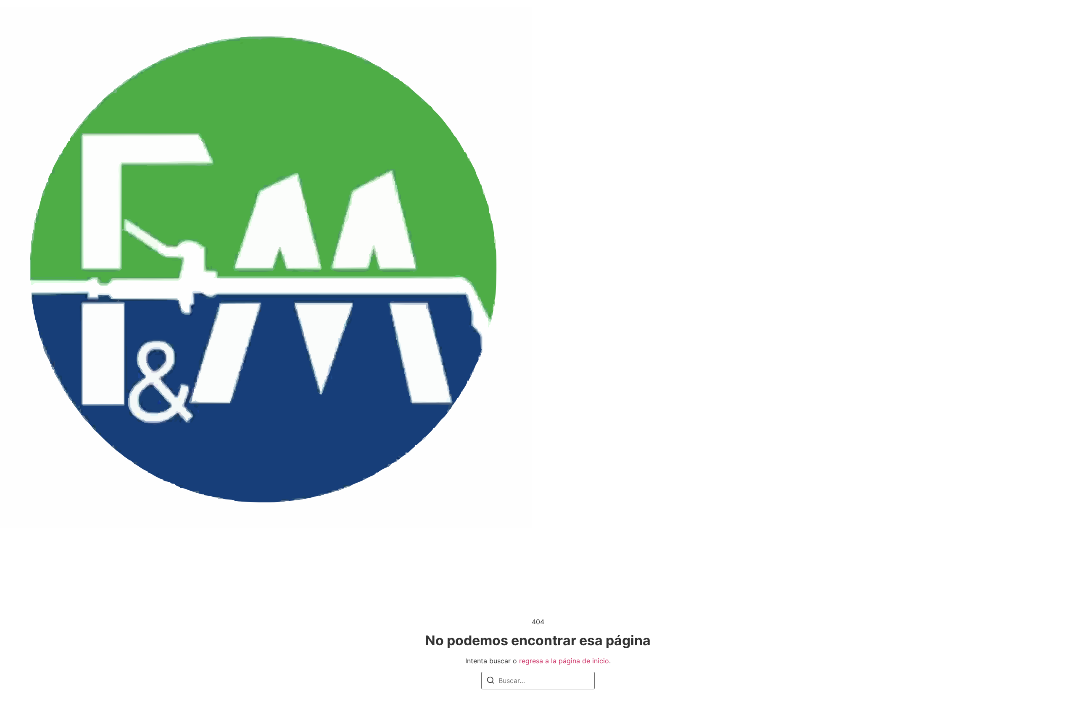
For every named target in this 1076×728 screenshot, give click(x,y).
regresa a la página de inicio (564, 661)
